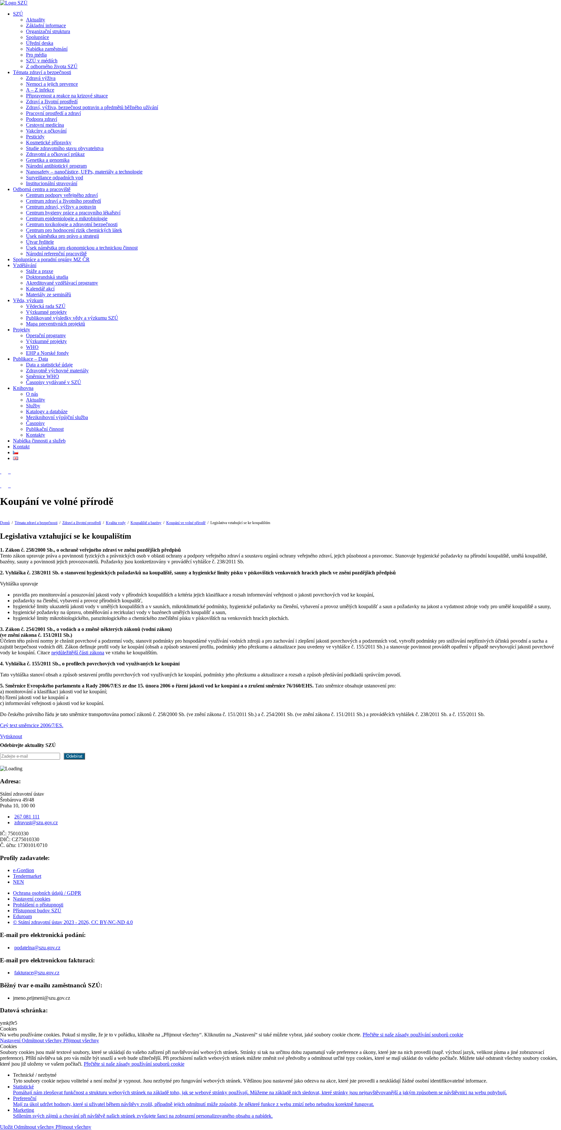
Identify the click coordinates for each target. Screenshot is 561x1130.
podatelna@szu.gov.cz (37, 947)
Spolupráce (37, 37)
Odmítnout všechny (42, 1040)
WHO (32, 347)
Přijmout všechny (81, 1040)
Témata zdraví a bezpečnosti (42, 72)
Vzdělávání (24, 265)
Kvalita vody (116, 522)
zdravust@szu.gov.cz (36, 822)
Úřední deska (39, 43)
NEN (18, 882)
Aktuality (35, 19)
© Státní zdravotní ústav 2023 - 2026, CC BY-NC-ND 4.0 (73, 922)
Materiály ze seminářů (48, 294)
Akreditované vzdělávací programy (62, 283)
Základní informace (46, 25)
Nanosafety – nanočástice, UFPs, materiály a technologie (84, 171)
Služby (33, 405)
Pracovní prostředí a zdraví (53, 113)
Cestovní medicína (45, 125)
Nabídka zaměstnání (47, 49)
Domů (5, 522)
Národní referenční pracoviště (56, 253)
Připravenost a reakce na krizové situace (67, 95)
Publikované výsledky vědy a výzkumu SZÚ (72, 318)
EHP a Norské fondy (47, 353)
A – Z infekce (40, 90)
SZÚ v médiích (41, 60)
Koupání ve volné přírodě (186, 522)
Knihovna (23, 388)
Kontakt (21, 446)
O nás (32, 394)
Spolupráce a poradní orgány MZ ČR (51, 259)
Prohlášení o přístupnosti (38, 904)
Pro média (36, 55)
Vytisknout (11, 736)
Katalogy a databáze (47, 411)
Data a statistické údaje (49, 364)
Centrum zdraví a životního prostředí (63, 201)
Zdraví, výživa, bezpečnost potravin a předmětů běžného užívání (92, 107)
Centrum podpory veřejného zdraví (62, 195)
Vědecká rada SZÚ (46, 306)
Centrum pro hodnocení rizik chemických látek (74, 230)
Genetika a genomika (47, 160)
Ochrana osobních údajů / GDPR (47, 893)
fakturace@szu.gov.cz (36, 972)
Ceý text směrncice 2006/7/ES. (31, 725)
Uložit (7, 1127)
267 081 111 (27, 816)
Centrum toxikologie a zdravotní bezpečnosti (72, 224)
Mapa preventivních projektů (55, 324)
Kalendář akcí (40, 288)
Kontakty (35, 435)
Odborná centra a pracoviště (41, 189)
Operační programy (46, 335)
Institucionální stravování (51, 183)
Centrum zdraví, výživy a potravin (61, 207)
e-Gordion (23, 870)
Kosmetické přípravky (48, 142)
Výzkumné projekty (46, 312)
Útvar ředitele (40, 242)
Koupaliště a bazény (146, 522)
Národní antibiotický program (56, 166)
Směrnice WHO (42, 376)
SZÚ (18, 14)
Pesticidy (35, 136)
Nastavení (11, 1040)
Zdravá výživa (41, 78)
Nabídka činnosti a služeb (39, 440)
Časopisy (35, 423)
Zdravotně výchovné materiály (57, 370)
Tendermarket (27, 876)
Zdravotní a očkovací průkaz (55, 154)
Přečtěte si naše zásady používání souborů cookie (413, 1034)
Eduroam (22, 916)
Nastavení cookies (31, 899)
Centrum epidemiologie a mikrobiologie (66, 218)
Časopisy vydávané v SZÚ (53, 382)
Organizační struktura (48, 31)
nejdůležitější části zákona (77, 652)
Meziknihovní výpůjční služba (57, 417)
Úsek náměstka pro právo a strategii (62, 236)
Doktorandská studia (47, 277)
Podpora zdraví (41, 119)
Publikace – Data (30, 359)
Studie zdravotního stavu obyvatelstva (65, 148)
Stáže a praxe (39, 271)
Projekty (21, 329)
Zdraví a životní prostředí (52, 101)
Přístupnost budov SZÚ (37, 910)
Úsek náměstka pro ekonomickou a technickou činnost (82, 247)
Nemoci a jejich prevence (52, 84)
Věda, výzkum (28, 300)
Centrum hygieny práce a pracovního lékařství (73, 212)
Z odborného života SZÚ (52, 66)
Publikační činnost (45, 429)
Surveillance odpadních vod (54, 177)
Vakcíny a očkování (46, 131)
